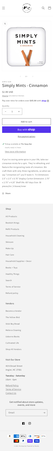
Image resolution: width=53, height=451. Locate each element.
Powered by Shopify (33, 446)
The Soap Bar (23, 446)
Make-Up (10, 248)
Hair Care (10, 254)
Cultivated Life (12, 343)
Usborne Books (13, 336)
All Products (11, 216)
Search (9, 280)
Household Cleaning (15, 235)
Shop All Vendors (13, 349)
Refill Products (12, 229)
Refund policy (12, 293)
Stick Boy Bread (13, 324)
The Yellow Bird (13, 317)
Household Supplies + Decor (19, 261)
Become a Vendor (14, 311)
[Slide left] (20, 76)
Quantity (5, 106)
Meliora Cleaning (13, 330)
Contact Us (11, 393)
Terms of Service (13, 286)
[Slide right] (33, 76)
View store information (15, 151)
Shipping (5, 96)
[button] (3, 8)
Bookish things (12, 222)
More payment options (26, 136)
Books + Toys (11, 267)
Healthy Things (12, 274)
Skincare (9, 242)
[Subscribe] (44, 412)
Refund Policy (12, 385)
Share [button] (8, 193)
